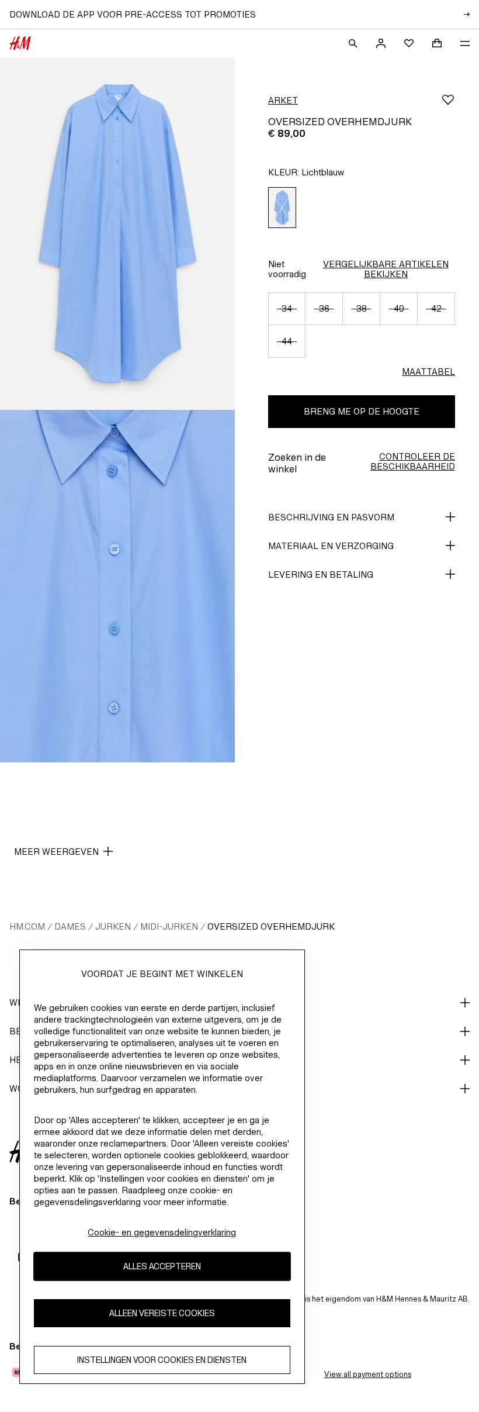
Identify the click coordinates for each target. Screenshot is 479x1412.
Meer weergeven (56, 852)
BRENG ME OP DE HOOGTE (361, 411)
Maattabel (428, 372)
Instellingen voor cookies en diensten (162, 1360)
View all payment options (367, 1374)
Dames (70, 926)
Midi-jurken (169, 926)
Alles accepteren (162, 1266)
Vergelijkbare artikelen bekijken (386, 269)
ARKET (283, 100)
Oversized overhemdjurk (271, 926)
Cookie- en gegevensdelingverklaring (162, 1232)
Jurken (113, 926)
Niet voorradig (287, 269)
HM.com (27, 926)
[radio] (282, 208)
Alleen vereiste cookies (162, 1313)
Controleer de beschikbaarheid (412, 461)
